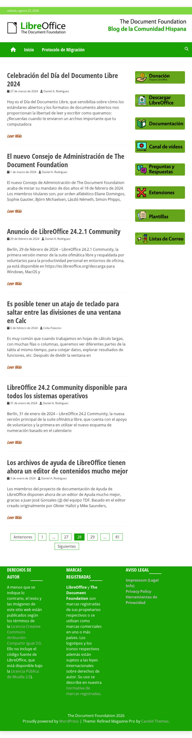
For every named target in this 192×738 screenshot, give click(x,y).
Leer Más (14, 136)
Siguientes (67, 546)
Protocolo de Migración (63, 49)
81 (117, 537)
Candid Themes (155, 721)
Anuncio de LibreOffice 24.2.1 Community (63, 231)
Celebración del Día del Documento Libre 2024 (62, 79)
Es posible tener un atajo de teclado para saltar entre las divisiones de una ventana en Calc (64, 312)
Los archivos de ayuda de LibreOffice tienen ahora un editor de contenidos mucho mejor (67, 467)
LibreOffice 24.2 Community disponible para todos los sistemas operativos (67, 391)
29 (92, 537)
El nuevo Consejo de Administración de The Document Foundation (65, 160)
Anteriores (23, 537)
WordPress (69, 721)
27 (66, 537)
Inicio (29, 49)
